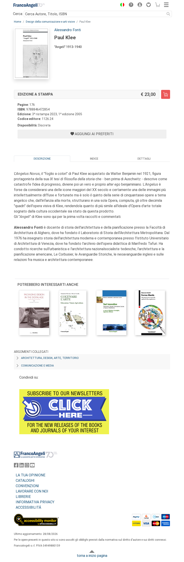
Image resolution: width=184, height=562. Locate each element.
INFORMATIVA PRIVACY (35, 502)
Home (17, 21)
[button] (121, 5)
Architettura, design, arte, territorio (50, 358)
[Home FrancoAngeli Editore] (29, 5)
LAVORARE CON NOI (32, 491)
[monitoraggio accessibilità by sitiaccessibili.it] (36, 516)
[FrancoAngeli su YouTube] (32, 466)
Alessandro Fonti (67, 30)
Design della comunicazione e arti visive (50, 21)
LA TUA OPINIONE (30, 475)
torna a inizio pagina (92, 555)
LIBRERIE (23, 497)
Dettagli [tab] (144, 158)
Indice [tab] (94, 158)
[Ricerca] (168, 14)
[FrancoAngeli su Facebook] (16, 466)
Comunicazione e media (37, 365)
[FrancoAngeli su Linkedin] (21, 466)
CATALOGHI (25, 480)
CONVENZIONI (27, 486)
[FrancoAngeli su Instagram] (27, 466)
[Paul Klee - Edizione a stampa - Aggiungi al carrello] (165, 94)
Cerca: (18, 14)
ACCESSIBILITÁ (28, 507)
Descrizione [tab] (42, 158)
